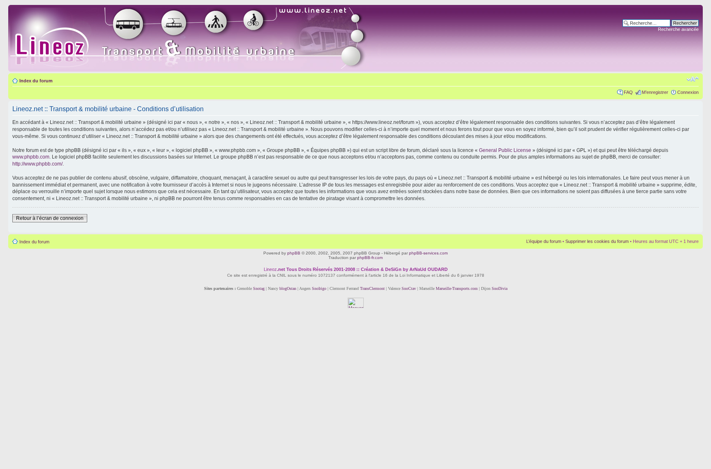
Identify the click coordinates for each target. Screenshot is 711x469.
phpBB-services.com (428, 253)
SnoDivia (499, 288)
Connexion (688, 92)
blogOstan (287, 288)
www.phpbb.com (30, 157)
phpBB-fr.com (370, 257)
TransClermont (372, 288)
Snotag (259, 288)
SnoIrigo (319, 288)
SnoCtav (409, 288)
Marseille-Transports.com (457, 288)
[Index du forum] (198, 38)
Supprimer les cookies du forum (597, 241)
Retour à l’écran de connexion (50, 218)
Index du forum (36, 80)
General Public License (505, 150)
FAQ (628, 92)
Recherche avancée (678, 29)
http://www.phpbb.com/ (37, 164)
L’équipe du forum (543, 241)
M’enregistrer (655, 92)
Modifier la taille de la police (693, 79)
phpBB (293, 253)
